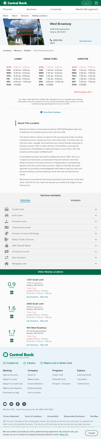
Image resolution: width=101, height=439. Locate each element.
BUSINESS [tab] (76, 200)
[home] (41, 3)
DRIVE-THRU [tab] (50, 59)
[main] (50, 200)
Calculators (82, 379)
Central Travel (83, 383)
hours (5, 15)
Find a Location (34, 392)
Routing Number (35, 388)
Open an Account (10, 374)
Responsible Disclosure (74, 416)
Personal (7, 9)
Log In (86, 3)
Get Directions (32, 297)
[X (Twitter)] (24, 404)
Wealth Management (87, 9)
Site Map (94, 416)
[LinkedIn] (11, 404)
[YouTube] (5, 404)
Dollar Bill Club (58, 379)
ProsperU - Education (61, 383)
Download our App (11, 392)
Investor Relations (35, 383)
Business (31, 9)
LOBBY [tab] (18, 59)
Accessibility (52, 416)
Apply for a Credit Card (13, 383)
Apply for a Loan (10, 379)
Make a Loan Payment (12, 388)
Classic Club (57, 374)
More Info (64, 434)
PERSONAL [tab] (25, 200)
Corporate (55, 9)
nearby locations (39, 15)
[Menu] (96, 3)
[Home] (50, 355)
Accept (92, 433)
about (14, 15)
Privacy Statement (11, 416)
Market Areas (33, 379)
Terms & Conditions (33, 416)
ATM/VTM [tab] (83, 59)
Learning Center (84, 374)
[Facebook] (18, 404)
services (24, 15)
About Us (32, 374)
